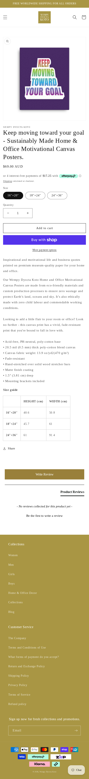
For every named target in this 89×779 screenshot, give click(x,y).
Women (13, 555)
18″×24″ (35, 195)
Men (11, 564)
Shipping (7, 181)
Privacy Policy (17, 685)
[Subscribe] (76, 730)
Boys (11, 583)
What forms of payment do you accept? (33, 657)
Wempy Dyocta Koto (48, 772)
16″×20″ (13, 195)
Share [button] (11, 448)
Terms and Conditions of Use (27, 647)
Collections (15, 602)
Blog (11, 611)
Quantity (8, 204)
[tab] (72, 493)
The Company (17, 638)
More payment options (44, 249)
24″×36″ (57, 195)
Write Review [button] (45, 474)
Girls (11, 574)
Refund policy (17, 704)
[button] (5, 17)
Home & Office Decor (22, 593)
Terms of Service (19, 694)
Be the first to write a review (44, 515)
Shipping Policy (18, 675)
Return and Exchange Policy (26, 666)
